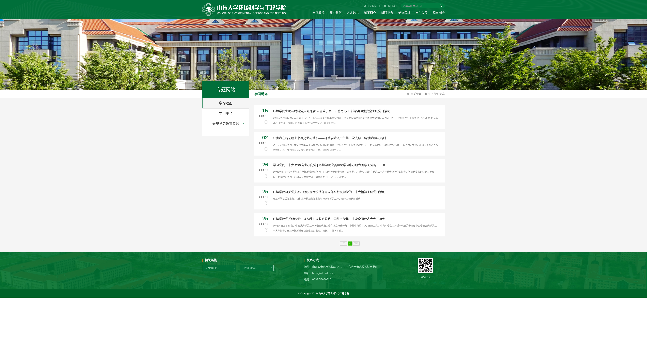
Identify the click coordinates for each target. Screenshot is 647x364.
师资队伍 (336, 13)
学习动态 (226, 103)
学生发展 (421, 13)
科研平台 (387, 13)
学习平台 (226, 113)
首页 (427, 94)
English (372, 6)
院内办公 (393, 6)
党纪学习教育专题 (225, 124)
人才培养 (353, 13)
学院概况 (318, 13)
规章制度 (439, 13)
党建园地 (404, 13)
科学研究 (370, 13)
